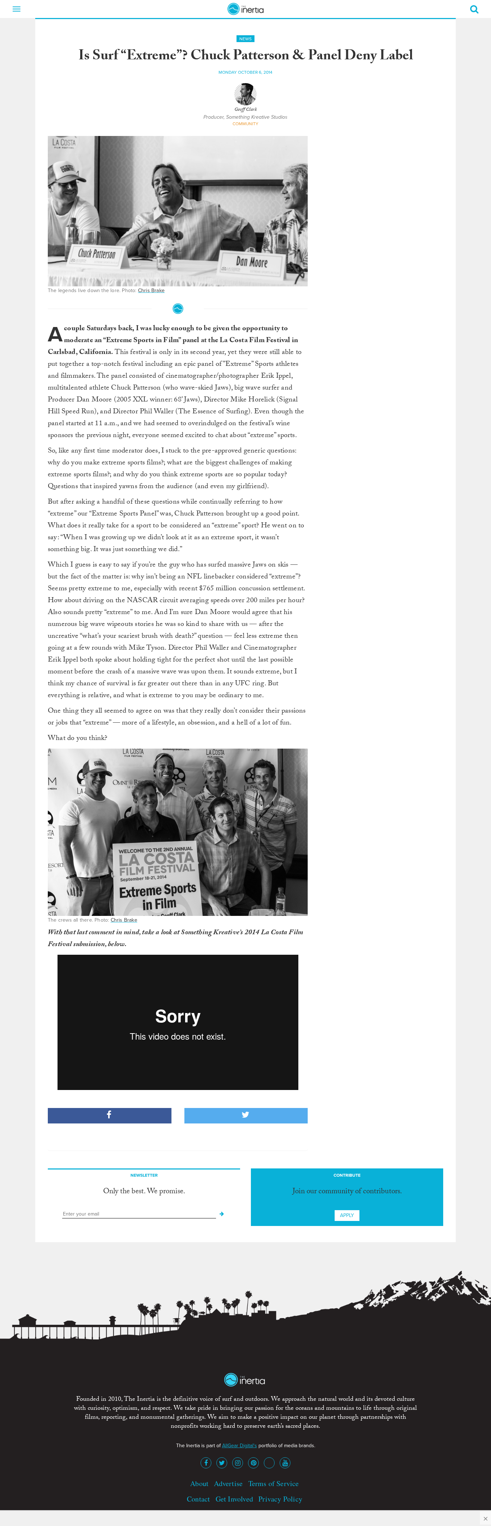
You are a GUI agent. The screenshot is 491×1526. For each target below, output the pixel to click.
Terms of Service (273, 1483)
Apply (347, 1215)
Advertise (228, 1483)
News (245, 38)
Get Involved (234, 1499)
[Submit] (221, 1214)
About (199, 1483)
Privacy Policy (280, 1499)
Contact (198, 1499)
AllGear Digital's (239, 1446)
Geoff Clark (245, 110)
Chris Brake (151, 290)
